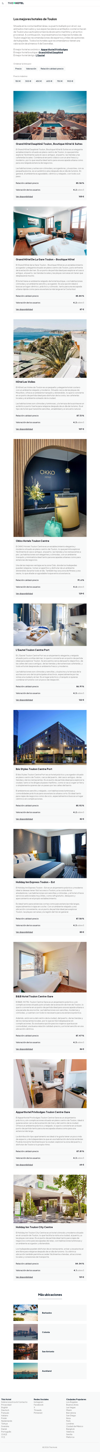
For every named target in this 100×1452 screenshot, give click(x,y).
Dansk (4, 1429)
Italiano (4, 1415)
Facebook (38, 1404)
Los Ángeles (72, 1402)
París (68, 1421)
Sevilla (69, 1434)
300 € (28, 81)
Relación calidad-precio (52, 68)
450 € (39, 81)
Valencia (70, 1431)
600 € (49, 81)
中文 (3, 1437)
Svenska (5, 1426)
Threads (37, 1410)
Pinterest (38, 1412)
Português (6, 1431)
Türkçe (4, 1423)
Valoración (31, 68)
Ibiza (68, 1418)
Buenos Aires (72, 1404)
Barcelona (71, 1412)
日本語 (4, 1434)
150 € (18, 81)
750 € (60, 81)
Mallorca (70, 1437)
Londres (70, 1423)
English (4, 1407)
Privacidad (6, 1404)
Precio (18, 68)
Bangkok (70, 1429)
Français (5, 1412)
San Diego (71, 1415)
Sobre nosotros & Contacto (14, 1402)
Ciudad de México (74, 1426)
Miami (69, 1410)
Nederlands (6, 1421)
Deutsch (5, 1410)
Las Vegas (70, 1407)
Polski (4, 1418)
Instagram (38, 1402)
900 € (70, 81)
